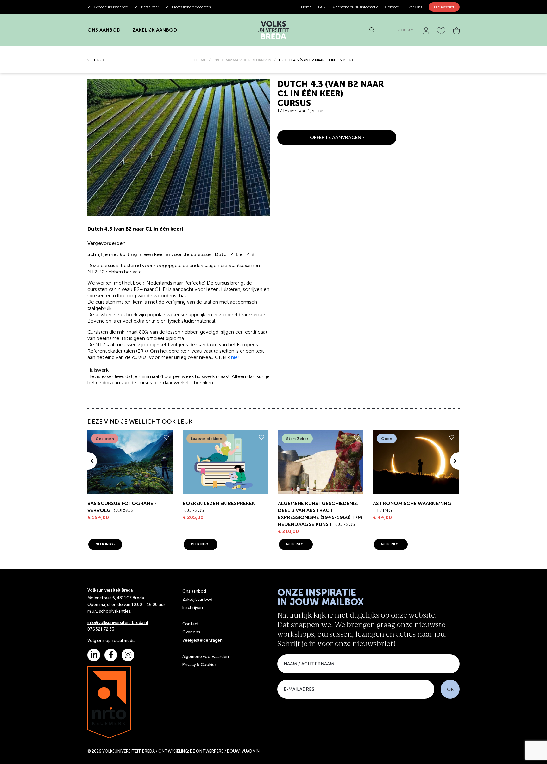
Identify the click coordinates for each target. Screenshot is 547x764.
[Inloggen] (426, 30)
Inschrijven (192, 607)
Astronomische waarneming (412, 503)
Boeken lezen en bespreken (219, 503)
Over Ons (413, 7)
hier (235, 357)
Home (306, 7)
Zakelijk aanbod (197, 599)
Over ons (191, 632)
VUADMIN (251, 751)
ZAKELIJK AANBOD (154, 30)
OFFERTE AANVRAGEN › (337, 137)
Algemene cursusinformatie (355, 7)
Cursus (124, 510)
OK (450, 689)
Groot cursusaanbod (107, 7)
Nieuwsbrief (444, 7)
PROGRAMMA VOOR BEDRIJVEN (242, 60)
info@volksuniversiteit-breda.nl (117, 622)
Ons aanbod (194, 591)
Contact (392, 7)
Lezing (383, 510)
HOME (200, 60)
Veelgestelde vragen (202, 640)
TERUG (99, 60)
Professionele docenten (188, 7)
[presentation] (92, 461)
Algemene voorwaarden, (206, 656)
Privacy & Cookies (199, 664)
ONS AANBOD (104, 30)
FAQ (322, 7)
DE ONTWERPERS (206, 751)
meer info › (105, 544)
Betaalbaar (147, 7)
